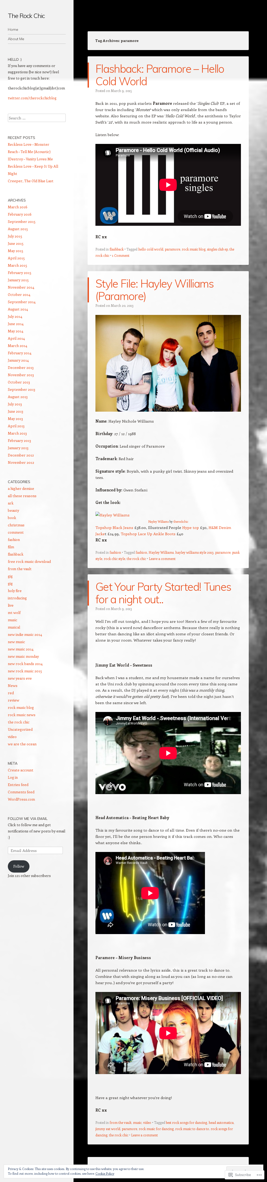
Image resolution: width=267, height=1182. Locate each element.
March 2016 (17, 206)
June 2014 (15, 323)
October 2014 (19, 294)
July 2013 (15, 403)
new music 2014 (20, 649)
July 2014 (15, 316)
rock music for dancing (156, 1128)
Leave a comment (162, 558)
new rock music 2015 (25, 670)
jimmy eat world (107, 1128)
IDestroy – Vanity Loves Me (30, 158)
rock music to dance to (192, 1128)
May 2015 (15, 250)
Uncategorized (20, 729)
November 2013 (21, 374)
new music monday (23, 656)
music (137, 1122)
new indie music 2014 (25, 634)
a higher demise (21, 488)
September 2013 (21, 389)
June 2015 (15, 243)
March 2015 (17, 265)
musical (14, 627)
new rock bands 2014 (25, 663)
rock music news (21, 714)
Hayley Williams (158, 521)
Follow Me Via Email (27, 818)
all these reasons (22, 495)
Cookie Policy (104, 1173)
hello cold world (150, 249)
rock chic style (114, 558)
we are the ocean (22, 743)
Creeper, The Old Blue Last (31, 180)
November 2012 (21, 462)
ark (11, 503)
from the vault (120, 1122)
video (147, 1122)
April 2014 (16, 338)
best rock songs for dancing (186, 1122)
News (12, 685)
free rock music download (29, 561)
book (12, 517)
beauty (13, 510)
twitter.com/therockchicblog (32, 97)
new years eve (20, 678)
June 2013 (15, 411)
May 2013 (15, 418)
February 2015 (19, 272)
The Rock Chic (26, 16)
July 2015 (15, 236)
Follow (18, 866)
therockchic (180, 521)
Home (13, 29)
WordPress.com (21, 799)
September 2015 (21, 221)
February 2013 (19, 440)
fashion (115, 552)
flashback (117, 249)
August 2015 (18, 228)
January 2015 (18, 279)
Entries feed (18, 784)
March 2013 (17, 433)
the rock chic (136, 558)
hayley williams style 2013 (194, 552)
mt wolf (14, 612)
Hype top (190, 527)
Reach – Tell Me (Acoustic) (29, 151)
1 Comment (120, 255)
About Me (16, 38)
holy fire (15, 590)
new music (16, 641)
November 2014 (21, 287)
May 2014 (15, 330)
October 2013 (19, 382)
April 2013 (16, 425)
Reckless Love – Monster (28, 144)
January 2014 (18, 360)
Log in (13, 777)
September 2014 (21, 301)
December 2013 (21, 367)
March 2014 (17, 345)
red (11, 692)
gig (10, 576)
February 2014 (19, 352)
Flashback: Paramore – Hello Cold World (159, 75)
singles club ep (217, 249)
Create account (20, 769)
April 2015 (16, 257)
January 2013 (18, 447)
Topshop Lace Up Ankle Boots (148, 533)
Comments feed (21, 791)
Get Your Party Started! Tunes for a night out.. (163, 593)
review (13, 700)
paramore (172, 249)
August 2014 (18, 309)
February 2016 (20, 214)
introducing (17, 597)
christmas (16, 524)
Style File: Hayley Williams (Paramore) (154, 290)
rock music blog (193, 249)
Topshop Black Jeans (114, 527)
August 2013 (18, 396)
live (11, 605)
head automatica (221, 1122)
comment (16, 532)
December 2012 (21, 455)
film (11, 546)
